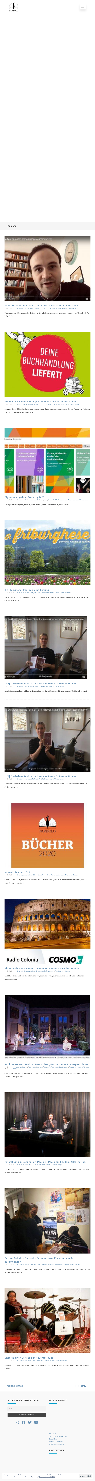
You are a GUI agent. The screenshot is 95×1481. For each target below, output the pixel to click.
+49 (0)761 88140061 (56, 1441)
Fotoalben (28, 1164)
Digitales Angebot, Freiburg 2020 (24, 497)
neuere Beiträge (82, 1386)
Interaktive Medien (39, 404)
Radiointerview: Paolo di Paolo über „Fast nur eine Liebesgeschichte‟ (47, 1064)
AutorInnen (20, 308)
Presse (50, 500)
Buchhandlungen (27, 404)
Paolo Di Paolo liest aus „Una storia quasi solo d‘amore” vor (41, 305)
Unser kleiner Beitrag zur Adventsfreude (29, 1358)
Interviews (39, 971)
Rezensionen (73, 1067)
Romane (64, 308)
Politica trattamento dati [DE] (47, 1477)
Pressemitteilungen (57, 875)
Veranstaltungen (73, 500)
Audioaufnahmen (22, 971)
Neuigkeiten (56, 404)
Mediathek (44, 308)
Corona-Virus (29, 308)
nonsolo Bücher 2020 (17, 872)
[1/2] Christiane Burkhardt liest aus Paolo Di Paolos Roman (41, 776)
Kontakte (49, 404)
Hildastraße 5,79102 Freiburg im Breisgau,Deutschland (58, 1436)
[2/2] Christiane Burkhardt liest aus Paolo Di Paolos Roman (41, 683)
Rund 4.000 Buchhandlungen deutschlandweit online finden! (41, 401)
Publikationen (56, 308)
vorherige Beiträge (14, 1386)
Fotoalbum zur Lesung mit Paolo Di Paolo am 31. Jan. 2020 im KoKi (46, 1162)
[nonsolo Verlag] (14, 13)
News (49, 308)
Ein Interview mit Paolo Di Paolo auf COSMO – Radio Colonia (42, 968)
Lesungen (37, 308)
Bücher (19, 404)
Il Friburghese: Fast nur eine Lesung (27, 590)
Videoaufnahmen (73, 308)
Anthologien (21, 875)
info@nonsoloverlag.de (56, 1444)
